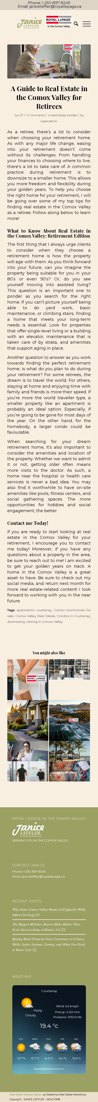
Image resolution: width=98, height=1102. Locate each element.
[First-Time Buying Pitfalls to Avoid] (27, 771)
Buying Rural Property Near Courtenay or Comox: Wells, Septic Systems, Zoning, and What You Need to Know (48, 944)
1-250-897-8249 (56, 3)
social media (20, 583)
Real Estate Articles (64, 115)
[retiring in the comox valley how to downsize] (49, 61)
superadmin (49, 121)
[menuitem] (73, 24)
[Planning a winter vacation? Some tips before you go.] (69, 751)
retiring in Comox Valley (44, 621)
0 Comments (36, 115)
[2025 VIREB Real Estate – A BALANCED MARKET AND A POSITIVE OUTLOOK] (69, 720)
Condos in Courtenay (73, 616)
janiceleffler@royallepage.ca (55, 6)
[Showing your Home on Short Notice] (27, 751)
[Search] (73, 24)
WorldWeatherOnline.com (49, 1069)
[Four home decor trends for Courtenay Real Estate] (69, 771)
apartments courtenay (34, 610)
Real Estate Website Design (26, 1094)
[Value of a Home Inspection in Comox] (69, 669)
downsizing (16, 621)
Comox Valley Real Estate (35, 616)
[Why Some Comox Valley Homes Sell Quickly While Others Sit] (27, 720)
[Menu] (84, 24)
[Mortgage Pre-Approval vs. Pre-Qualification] (27, 679)
